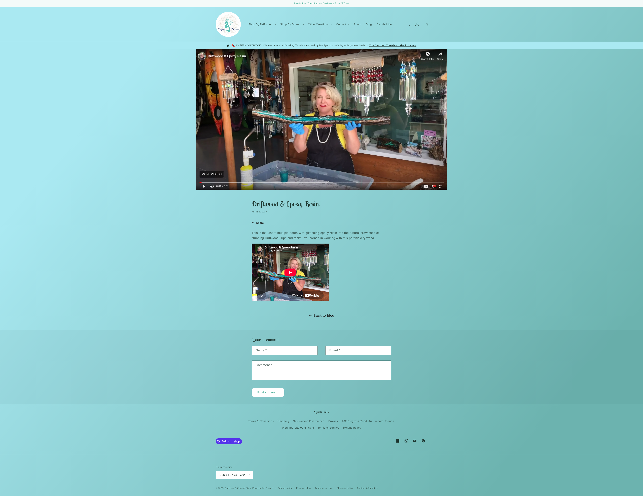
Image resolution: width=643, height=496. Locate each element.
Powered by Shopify (263, 488)
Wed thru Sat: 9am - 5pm (298, 427)
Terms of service (324, 488)
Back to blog (323, 315)
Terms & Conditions (261, 421)
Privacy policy (303, 488)
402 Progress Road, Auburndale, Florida (368, 421)
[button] (262, 24)
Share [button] (260, 222)
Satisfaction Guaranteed (309, 421)
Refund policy (352, 427)
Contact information (367, 488)
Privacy (333, 421)
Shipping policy (345, 488)
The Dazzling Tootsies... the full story (392, 45)
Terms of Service (328, 427)
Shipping (283, 421)
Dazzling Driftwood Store (238, 488)
